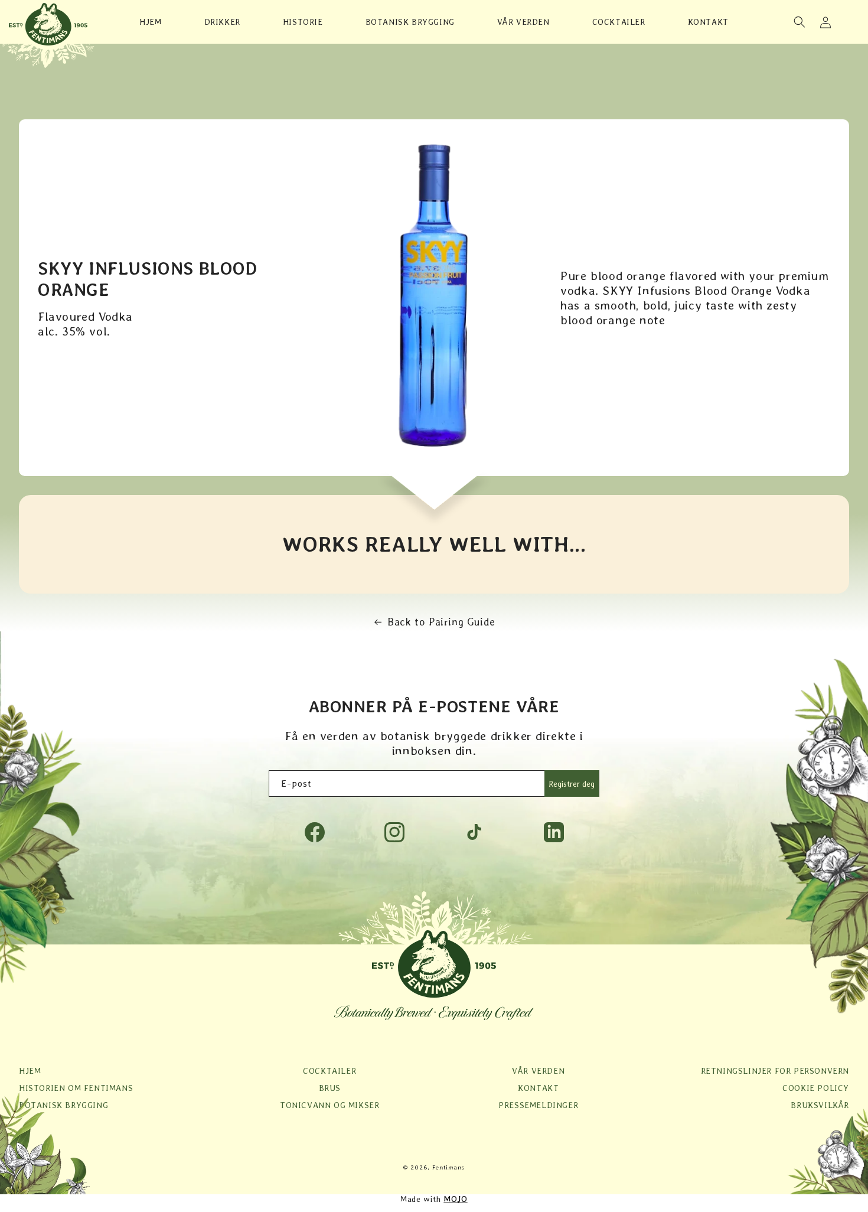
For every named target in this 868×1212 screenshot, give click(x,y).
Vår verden (538, 1071)
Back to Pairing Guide (441, 621)
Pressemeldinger (538, 1105)
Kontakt (538, 1088)
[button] (799, 22)
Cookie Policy (815, 1088)
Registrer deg (572, 784)
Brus (330, 1088)
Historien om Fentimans (76, 1088)
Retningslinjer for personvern (775, 1071)
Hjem (30, 1071)
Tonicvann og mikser (329, 1105)
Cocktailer (329, 1071)
